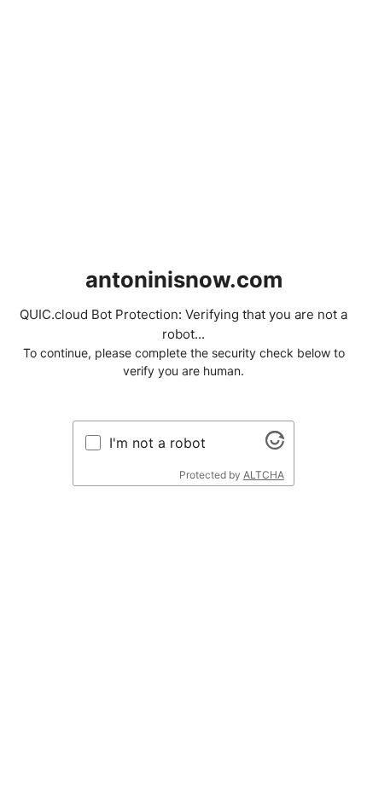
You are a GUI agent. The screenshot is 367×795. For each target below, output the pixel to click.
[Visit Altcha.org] (274, 444)
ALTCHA (263, 474)
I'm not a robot (157, 442)
